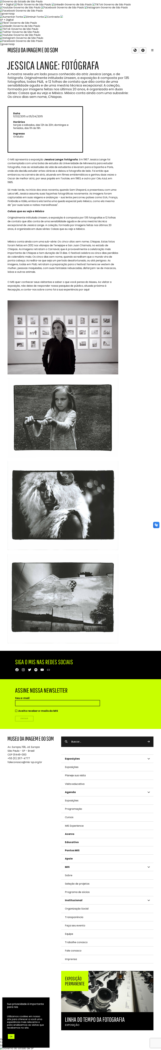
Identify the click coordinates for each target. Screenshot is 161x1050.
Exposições (71, 767)
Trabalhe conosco (76, 942)
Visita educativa (74, 783)
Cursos (69, 817)
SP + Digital (7, 4)
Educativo (72, 842)
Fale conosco (73, 950)
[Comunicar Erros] (61, 17)
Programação (73, 808)
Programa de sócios (77, 892)
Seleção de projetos (77, 883)
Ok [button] (11, 1036)
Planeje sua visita (75, 775)
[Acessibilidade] (143, 50)
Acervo (69, 833)
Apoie (69, 858)
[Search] (148, 741)
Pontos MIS (72, 850)
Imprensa (71, 959)
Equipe (69, 933)
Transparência (74, 917)
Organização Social (77, 908)
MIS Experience (74, 825)
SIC (2, 1045)
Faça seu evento (75, 925)
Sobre (68, 875)
